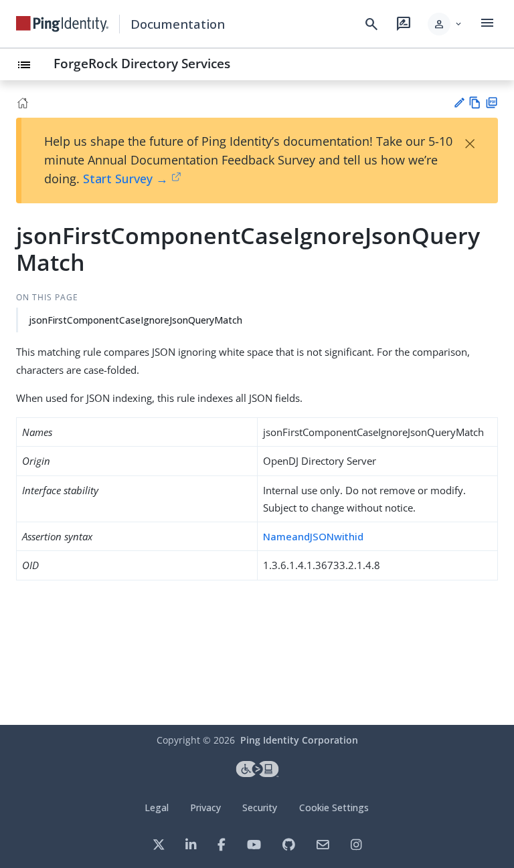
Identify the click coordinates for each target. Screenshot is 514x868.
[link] (62, 24)
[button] (445, 24)
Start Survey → (125, 179)
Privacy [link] (205, 807)
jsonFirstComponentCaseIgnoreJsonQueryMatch (135, 320)
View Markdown (474, 102)
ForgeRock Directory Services (142, 63)
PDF (491, 102)
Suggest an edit (458, 102)
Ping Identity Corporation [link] (299, 740)
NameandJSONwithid (313, 536)
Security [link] (259, 807)
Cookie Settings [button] (334, 807)
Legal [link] (157, 807)
